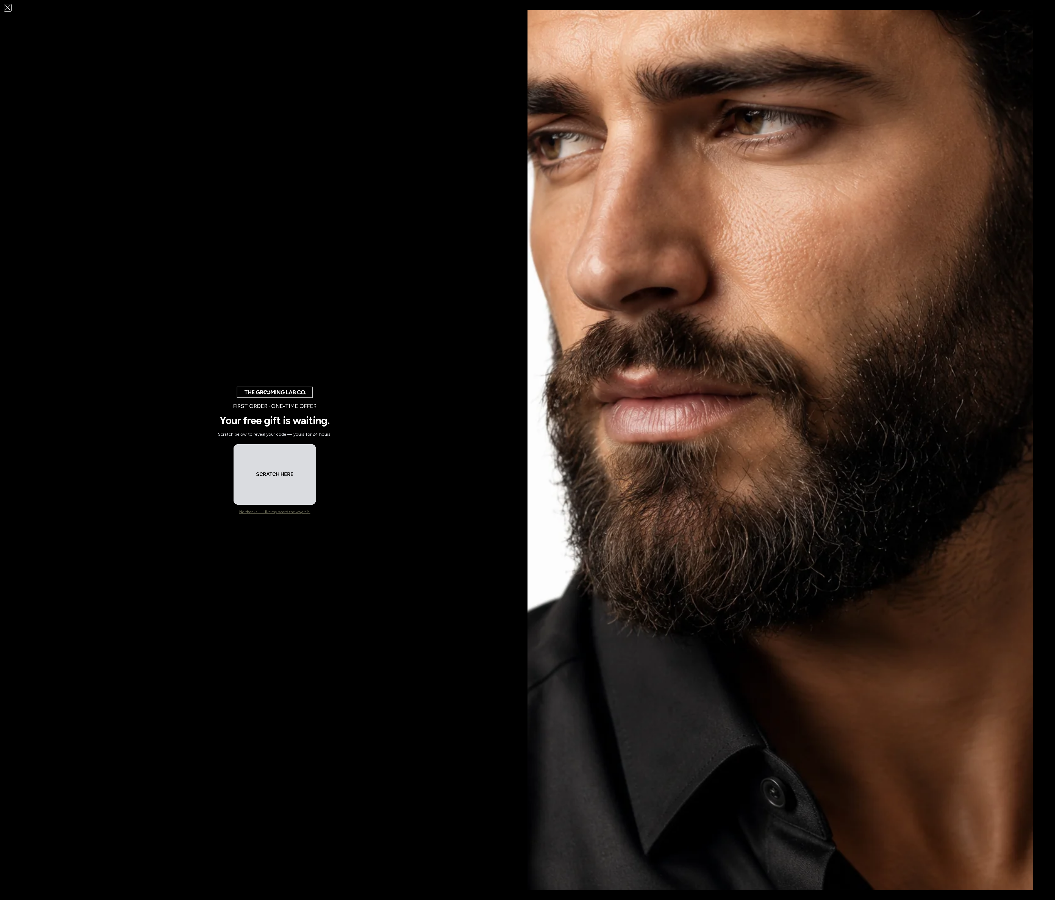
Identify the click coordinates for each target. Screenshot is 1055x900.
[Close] (7, 7)
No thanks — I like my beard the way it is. (274, 512)
